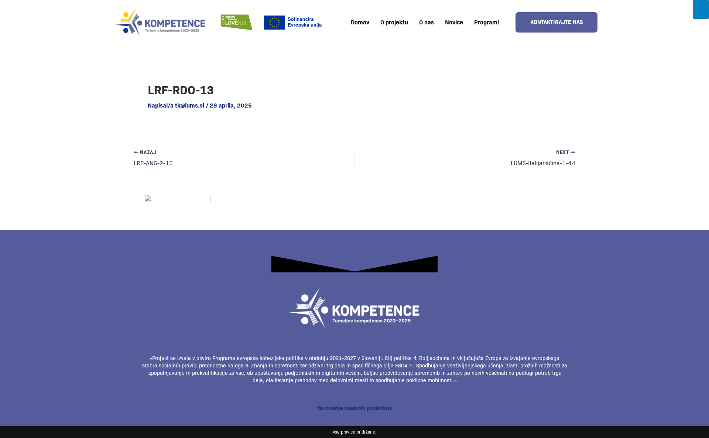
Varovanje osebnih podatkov (354, 408)
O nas (426, 22)
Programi (486, 22)
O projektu (394, 22)
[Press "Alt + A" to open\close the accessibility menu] (701, 9)
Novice (454, 22)
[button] (488, 22)
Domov (360, 22)
